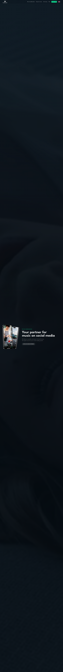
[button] (59, 2)
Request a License (39, 1)
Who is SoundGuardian (31, 1)
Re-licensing (45, 1)
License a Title (54, 1)
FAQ (49, 1)
